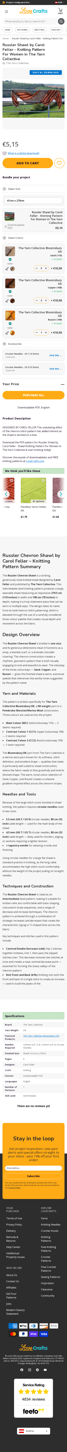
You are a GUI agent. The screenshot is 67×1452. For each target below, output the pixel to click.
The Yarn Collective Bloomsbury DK (41, 1035)
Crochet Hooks (49, 1231)
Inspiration (47, 1283)
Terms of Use (14, 1218)
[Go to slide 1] (25, 134)
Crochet (56, 30)
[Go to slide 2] (29, 134)
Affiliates (11, 1287)
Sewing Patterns (50, 1277)
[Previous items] (6, 494)
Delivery (11, 1231)
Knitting (39, 30)
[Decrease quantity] (37, 268)
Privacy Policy (14, 1187)
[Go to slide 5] (42, 134)
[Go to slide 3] (33, 134)
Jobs (8, 1303)
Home (5, 38)
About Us (11, 1275)
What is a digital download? (23, 153)
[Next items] (61, 494)
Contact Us (12, 1281)
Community (47, 1295)
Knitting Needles (50, 1224)
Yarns (44, 1218)
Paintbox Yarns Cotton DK (33, 508)
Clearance (47, 1289)
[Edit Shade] (10, 268)
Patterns (22, 30)
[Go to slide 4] (38, 134)
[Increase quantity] (46, 268)
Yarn (7, 30)
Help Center (13, 1247)
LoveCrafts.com (35, 461)
